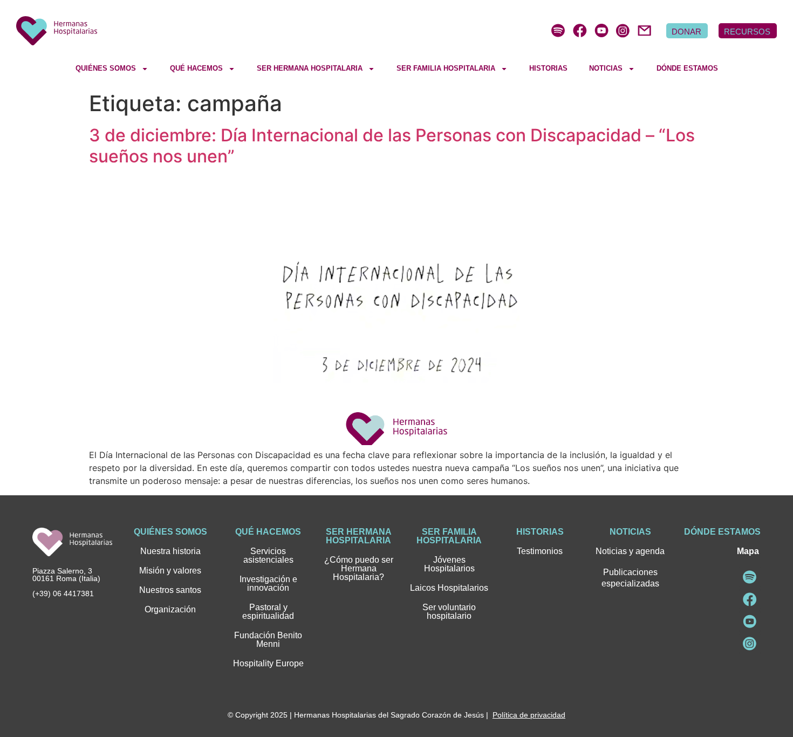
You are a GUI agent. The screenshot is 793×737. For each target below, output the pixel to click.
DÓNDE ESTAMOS (687, 68)
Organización (170, 609)
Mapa (748, 551)
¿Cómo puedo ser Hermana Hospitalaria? (358, 568)
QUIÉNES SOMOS (106, 68)
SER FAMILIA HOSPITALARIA (445, 68)
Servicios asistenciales (268, 555)
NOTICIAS (606, 68)
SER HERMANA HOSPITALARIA (310, 68)
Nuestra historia (170, 551)
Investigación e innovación (268, 583)
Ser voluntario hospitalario (449, 611)
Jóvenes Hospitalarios (449, 564)
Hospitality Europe (268, 663)
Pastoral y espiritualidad (268, 611)
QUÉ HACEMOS (196, 68)
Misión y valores (170, 570)
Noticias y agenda (630, 551)
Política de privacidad (529, 715)
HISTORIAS (548, 68)
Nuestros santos (170, 590)
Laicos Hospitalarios (449, 587)
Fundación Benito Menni (268, 640)
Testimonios (540, 551)
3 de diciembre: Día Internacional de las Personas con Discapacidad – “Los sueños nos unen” (392, 145)
